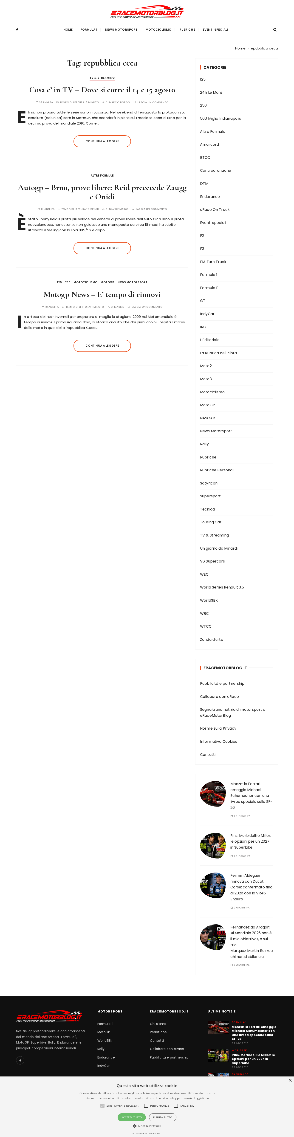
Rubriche (187, 29)
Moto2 (206, 365)
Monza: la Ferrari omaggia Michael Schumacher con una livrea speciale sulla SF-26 (251, 795)
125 (59, 282)
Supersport (210, 496)
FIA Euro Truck (213, 261)
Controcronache (215, 170)
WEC (204, 574)
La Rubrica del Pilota (218, 353)
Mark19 (119, 307)
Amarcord (209, 144)
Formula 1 (89, 29)
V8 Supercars (212, 561)
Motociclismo (159, 29)
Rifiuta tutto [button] (162, 1117)
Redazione (158, 1032)
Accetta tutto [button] (132, 1117)
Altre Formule (102, 175)
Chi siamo (158, 1024)
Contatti (207, 754)
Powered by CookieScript (147, 1133)
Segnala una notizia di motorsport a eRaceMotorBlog (232, 712)
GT (202, 300)
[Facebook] (20, 1060)
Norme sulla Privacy (218, 728)
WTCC (206, 626)
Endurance (210, 196)
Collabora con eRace (219, 696)
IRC (203, 327)
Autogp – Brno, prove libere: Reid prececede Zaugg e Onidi (102, 192)
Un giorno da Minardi (218, 548)
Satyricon (209, 483)
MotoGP (107, 282)
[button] (147, 1126)
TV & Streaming (102, 78)
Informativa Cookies (218, 741)
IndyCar (207, 313)
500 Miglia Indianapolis (220, 118)
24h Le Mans (211, 92)
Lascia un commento (153, 102)
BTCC (205, 157)
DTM (204, 183)
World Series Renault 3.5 (222, 587)
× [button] (290, 1080)
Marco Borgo (119, 102)
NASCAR (207, 418)
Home (68, 29)
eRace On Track (215, 209)
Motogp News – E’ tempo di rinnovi (102, 294)
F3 (202, 248)
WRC (204, 613)
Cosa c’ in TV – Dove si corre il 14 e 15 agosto (102, 90)
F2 (202, 235)
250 (67, 282)
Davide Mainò (119, 209)
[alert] (147, 1106)
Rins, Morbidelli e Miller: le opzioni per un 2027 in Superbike (250, 841)
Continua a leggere (102, 141)
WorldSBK (209, 600)
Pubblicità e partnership (222, 683)
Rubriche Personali (217, 470)
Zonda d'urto (211, 639)
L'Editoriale (210, 339)
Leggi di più (201, 1098)
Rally (204, 444)
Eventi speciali (215, 29)
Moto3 (206, 379)
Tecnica (207, 509)
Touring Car (211, 522)
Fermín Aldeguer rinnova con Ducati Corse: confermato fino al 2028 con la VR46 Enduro (251, 887)
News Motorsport (121, 29)
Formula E (209, 287)
